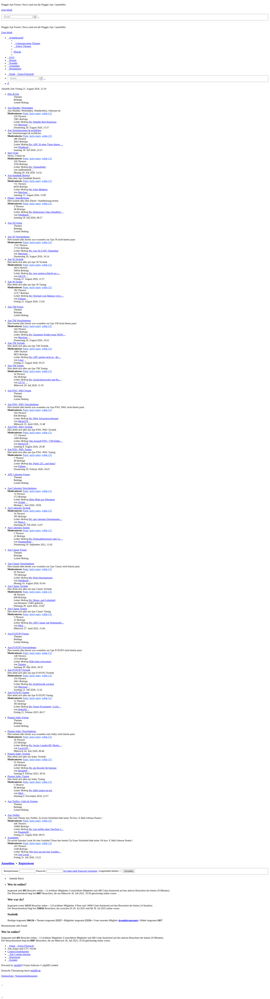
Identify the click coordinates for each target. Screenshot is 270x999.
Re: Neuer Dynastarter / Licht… (45, 706)
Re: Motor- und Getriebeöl (42, 600)
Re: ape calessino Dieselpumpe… (45, 519)
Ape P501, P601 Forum (19, 390)
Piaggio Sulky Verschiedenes (22, 731)
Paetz (25, 113)
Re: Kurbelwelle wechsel (41, 684)
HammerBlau (24, 541)
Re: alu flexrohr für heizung (42, 768)
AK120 (21, 276)
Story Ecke (13, 153)
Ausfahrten (13, 837)
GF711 (21, 382)
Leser (21, 360)
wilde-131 (47, 113)
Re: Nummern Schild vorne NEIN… (47, 334)
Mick (20, 625)
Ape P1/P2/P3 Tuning (18, 692)
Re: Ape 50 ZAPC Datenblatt (43, 250)
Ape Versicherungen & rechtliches (24, 130)
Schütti (21, 502)
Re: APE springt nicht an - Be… (45, 357)
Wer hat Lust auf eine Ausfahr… (45, 851)
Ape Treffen (14, 815)
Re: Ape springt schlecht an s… (44, 273)
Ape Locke (23, 854)
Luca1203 (23, 748)
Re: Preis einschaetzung (40, 577)
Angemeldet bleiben (109, 871)
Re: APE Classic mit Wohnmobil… (46, 622)
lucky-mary (35, 113)
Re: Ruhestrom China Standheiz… (46, 212)
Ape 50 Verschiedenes (19, 236)
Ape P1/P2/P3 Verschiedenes (22, 647)
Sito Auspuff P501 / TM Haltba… (46, 441)
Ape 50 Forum (15, 223)
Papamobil (23, 832)
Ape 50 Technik (15, 259)
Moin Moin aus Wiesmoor (42, 499)
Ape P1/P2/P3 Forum (18, 633)
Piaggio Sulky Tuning (18, 776)
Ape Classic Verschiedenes (21, 563)
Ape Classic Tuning (17, 608)
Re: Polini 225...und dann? (42, 463)
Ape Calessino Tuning (19, 527)
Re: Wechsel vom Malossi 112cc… (46, 296)
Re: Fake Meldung (38, 189)
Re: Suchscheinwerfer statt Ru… (45, 379)
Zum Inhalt (6, 10)
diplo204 (22, 709)
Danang (22, 664)
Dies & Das (13, 94)
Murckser (23, 124)
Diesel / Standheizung (18, 198)
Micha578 (23, 421)
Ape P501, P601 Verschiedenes (23, 404)
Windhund (23, 147)
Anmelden (7, 863)
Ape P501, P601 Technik (20, 427)
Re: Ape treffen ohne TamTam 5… (46, 829)
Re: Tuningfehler (37, 167)
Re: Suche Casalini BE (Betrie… (45, 745)
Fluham (22, 298)
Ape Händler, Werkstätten (20, 108)
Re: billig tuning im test (40, 790)
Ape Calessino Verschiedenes (22, 488)
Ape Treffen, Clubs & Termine (23, 801)
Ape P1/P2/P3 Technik (19, 670)
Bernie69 (22, 770)
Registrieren (26, 863)
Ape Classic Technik (18, 586)
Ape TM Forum (15, 306)
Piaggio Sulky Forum (18, 717)
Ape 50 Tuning (15, 281)
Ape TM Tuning (16, 365)
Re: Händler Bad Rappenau (42, 122)
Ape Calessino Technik (19, 508)
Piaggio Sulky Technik (19, 753)
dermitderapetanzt (128, 920)
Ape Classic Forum (17, 550)
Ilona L (21, 522)
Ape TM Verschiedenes (19, 320)
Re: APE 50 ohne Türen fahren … (46, 144)
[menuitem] (27, 43)
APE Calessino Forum (19, 474)
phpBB (17, 965)
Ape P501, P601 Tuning (20, 449)
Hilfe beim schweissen (40, 661)
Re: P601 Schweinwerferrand (43, 418)
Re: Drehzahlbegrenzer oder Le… (46, 539)
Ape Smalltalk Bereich (19, 175)
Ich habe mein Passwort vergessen (80, 871)
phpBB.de (35, 970)
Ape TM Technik (16, 343)
